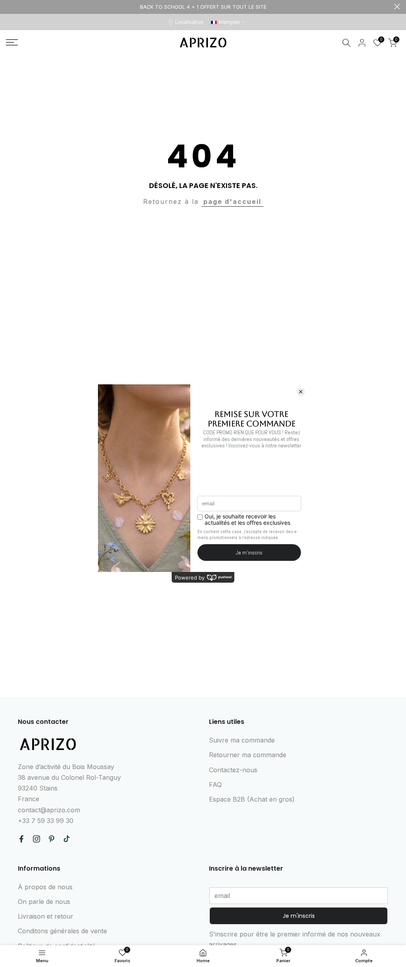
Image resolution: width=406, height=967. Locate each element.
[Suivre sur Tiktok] (66, 839)
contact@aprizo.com (49, 810)
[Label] (203, 7)
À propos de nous (45, 887)
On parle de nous (44, 902)
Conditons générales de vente (62, 931)
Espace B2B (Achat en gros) (252, 799)
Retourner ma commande (247, 755)
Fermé (9, 7)
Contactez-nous (233, 770)
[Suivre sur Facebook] (21, 839)
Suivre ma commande (242, 740)
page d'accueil (232, 201)
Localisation (189, 22)
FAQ (215, 785)
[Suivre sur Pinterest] (51, 839)
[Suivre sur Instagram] (36, 839)
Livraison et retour (45, 916)
